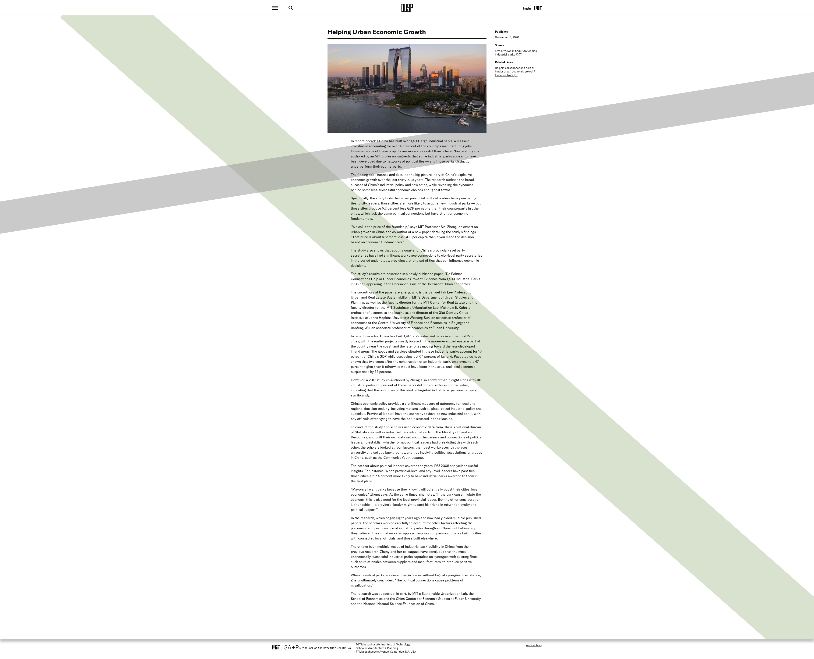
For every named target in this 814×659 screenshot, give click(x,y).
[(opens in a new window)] (538, 8)
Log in (527, 8)
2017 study (377, 380)
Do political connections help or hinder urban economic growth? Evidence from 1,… (515, 71)
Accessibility (534, 645)
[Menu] (275, 8)
